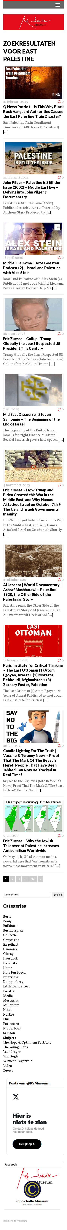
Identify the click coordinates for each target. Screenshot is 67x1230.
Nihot (7, 1010)
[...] (5, 132)
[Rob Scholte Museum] (33, 22)
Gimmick (10, 949)
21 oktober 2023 (15, 580)
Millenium (11, 1005)
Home (7, 968)
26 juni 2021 (12, 746)
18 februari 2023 (15, 660)
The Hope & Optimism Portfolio (27, 1042)
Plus (6, 1019)
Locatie (8, 991)
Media (8, 996)
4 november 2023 (16, 485)
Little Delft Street (16, 986)
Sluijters (9, 1038)
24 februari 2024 (16, 177)
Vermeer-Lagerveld (18, 1061)
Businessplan (13, 930)
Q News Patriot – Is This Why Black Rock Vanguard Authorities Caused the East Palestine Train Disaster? (33, 111)
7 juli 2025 (11, 409)
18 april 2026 (13, 258)
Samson (9, 1033)
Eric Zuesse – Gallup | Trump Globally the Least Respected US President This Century (31, 343)
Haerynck (10, 958)
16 (33, 879)
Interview (10, 977)
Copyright (11, 940)
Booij (7, 921)
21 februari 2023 (15, 102)
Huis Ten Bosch (14, 972)
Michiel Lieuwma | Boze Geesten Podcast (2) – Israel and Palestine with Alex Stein (32, 268)
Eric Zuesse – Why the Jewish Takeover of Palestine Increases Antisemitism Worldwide (31, 846)
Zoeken (58, 894)
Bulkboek (10, 926)
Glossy (8, 954)
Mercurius (11, 1000)
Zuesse (8, 1070)
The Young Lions (15, 1047)
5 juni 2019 (11, 836)
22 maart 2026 (14, 334)
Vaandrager (12, 1052)
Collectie (10, 935)
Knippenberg (13, 982)
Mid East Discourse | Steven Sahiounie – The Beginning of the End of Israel (31, 419)
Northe (8, 1014)
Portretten (11, 1024)
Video (7, 1066)
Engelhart (10, 944)
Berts (7, 916)
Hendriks (10, 963)
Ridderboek (12, 1028)
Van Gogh (10, 1056)
